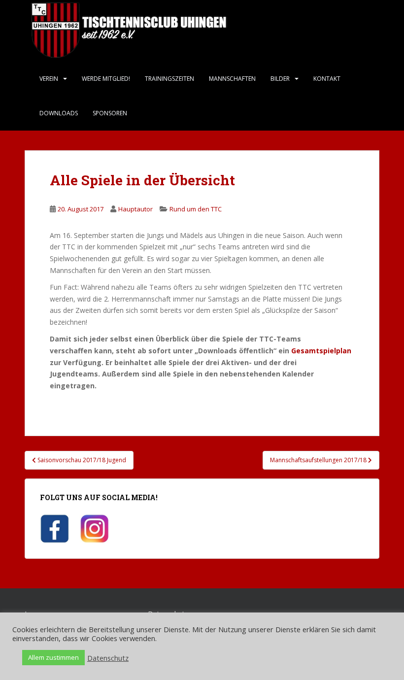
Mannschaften (232, 78)
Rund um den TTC (195, 208)
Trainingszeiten (169, 78)
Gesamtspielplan (321, 350)
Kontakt (326, 78)
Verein (48, 78)
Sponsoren (110, 113)
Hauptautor (135, 208)
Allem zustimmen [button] (53, 657)
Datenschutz (108, 657)
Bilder (280, 78)
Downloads (58, 113)
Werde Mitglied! (106, 78)
